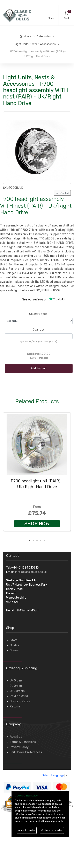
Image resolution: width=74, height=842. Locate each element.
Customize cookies (51, 830)
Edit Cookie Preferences (26, 752)
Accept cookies (26, 830)
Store (13, 640)
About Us (16, 736)
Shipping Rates (20, 701)
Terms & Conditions (23, 742)
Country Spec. (38, 314)
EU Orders (16, 686)
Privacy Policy (19, 747)
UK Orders (16, 680)
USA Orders (17, 691)
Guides (14, 645)
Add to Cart (39, 368)
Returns (15, 706)
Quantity (39, 329)
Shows (14, 650)
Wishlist (63, 193)
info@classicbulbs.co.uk (31, 572)
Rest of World (19, 696)
